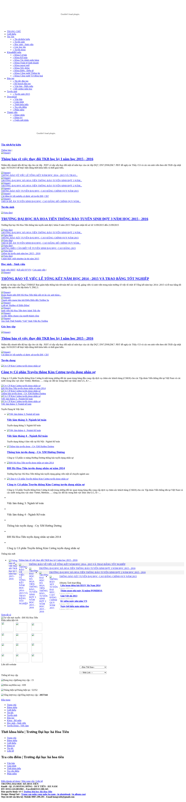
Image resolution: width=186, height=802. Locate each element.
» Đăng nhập (19, 115)
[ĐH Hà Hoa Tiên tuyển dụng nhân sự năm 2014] (21, 385)
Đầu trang (5, 700)
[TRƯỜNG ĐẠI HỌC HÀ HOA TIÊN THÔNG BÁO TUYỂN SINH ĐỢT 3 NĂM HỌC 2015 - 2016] (7, 212)
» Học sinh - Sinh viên (23, 44)
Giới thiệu (11, 710)
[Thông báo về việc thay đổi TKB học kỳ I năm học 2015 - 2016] (5, 153)
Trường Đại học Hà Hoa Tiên (38, 791)
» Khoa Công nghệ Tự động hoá (28, 76)
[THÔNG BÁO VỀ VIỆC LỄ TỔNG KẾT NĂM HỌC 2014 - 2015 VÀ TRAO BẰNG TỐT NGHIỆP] (6, 272)
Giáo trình (11, 766)
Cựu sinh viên (39, 270)
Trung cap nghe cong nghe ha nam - (39, 794)
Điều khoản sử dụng (10, 781)
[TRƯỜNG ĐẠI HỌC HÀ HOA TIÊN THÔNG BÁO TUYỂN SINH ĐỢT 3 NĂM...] (5, 178)
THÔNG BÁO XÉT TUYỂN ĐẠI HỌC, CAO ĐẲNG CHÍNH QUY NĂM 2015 (98, 576)
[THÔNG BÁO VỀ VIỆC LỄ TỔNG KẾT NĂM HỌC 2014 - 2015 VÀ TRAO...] (5, 172)
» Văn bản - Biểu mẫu (23, 86)
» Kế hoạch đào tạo (22, 83)
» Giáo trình (18, 102)
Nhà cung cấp (28, 781)
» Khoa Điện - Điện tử (23, 70)
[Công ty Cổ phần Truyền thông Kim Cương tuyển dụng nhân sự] (21, 366)
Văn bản (11, 763)
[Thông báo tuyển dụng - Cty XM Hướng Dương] (21, 391)
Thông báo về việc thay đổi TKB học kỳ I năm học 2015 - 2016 (47, 159)
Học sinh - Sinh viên (16, 723)
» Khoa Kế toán (20, 57)
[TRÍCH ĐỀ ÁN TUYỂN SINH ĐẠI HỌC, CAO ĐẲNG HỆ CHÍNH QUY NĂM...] (5, 199)
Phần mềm (12, 773)
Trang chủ (11, 705)
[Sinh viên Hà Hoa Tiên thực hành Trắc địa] (6, 308)
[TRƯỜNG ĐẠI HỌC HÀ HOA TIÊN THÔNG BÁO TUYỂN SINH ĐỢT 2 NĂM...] (5, 183)
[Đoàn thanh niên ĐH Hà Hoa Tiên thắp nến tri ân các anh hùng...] (6, 292)
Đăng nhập (12, 707)
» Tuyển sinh (19, 42)
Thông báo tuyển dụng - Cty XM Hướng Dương (36, 452)
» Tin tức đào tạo (20, 81)
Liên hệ (10, 751)
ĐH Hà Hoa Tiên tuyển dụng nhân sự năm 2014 (36, 468)
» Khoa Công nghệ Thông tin (26, 73)
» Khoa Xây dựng (21, 68)
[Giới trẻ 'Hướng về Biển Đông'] (6, 303)
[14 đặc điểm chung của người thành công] (6, 313)
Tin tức (10, 712)
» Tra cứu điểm (20, 107)
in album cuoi (79, 794)
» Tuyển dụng (19, 49)
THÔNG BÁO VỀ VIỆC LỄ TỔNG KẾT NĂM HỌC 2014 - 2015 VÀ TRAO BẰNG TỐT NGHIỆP (75, 278)
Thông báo (6, 150)
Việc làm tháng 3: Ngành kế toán (26, 419)
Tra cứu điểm (13, 771)
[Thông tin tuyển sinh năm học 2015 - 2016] (7, 251)
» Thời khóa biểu (20, 104)
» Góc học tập (19, 47)
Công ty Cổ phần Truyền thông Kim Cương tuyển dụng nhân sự (48, 372)
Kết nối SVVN (24, 270)
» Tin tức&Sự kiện (21, 39)
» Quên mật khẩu (21, 120)
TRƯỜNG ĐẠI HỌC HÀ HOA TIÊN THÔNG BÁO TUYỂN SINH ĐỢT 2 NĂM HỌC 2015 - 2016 (97, 572)
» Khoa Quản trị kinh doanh (26, 62)
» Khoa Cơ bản (20, 55)
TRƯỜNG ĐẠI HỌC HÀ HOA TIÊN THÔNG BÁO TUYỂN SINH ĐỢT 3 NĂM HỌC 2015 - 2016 (74, 219)
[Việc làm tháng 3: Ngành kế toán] (21, 401)
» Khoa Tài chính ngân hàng (26, 60)
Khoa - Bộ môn (14, 720)
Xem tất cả (6, 614)
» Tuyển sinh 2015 (21, 94)
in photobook (63, 794)
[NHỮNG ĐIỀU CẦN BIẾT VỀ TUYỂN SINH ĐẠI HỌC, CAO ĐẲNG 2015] (7, 245)
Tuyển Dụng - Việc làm (18, 725)
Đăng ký (11, 745)
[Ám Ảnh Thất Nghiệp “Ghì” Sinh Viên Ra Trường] (6, 318)
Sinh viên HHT (8, 270)
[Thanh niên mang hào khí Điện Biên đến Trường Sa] (6, 297)
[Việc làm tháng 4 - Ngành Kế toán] (21, 396)
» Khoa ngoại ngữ (21, 65)
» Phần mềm (18, 109)
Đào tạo (10, 718)
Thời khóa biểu (14, 768)
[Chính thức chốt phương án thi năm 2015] (7, 256)
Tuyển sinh (12, 715)
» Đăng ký (18, 117)
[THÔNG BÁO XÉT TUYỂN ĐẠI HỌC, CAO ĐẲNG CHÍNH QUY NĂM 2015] (5, 188)
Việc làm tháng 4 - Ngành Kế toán (27, 435)
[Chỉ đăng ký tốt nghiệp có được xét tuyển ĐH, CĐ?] (5, 193)
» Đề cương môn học (22, 89)
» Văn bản (17, 99)
